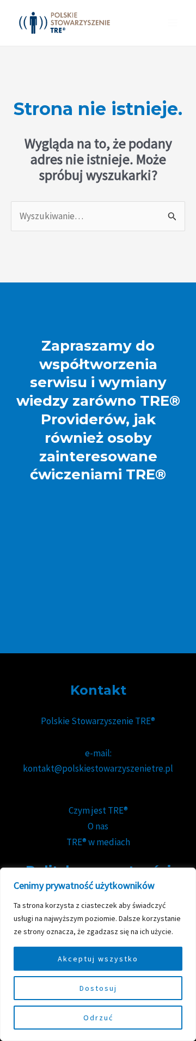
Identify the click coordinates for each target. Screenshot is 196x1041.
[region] (98, 954)
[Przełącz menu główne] (173, 22)
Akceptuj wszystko (98, 959)
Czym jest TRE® (98, 810)
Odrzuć (98, 1017)
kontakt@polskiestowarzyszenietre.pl (98, 768)
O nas (98, 826)
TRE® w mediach (98, 842)
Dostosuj (98, 988)
